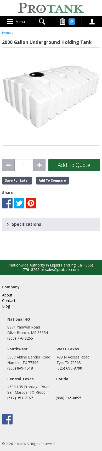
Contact (8, 300)
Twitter (19, 203)
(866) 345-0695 (68, 397)
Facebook (7, 203)
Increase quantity (39, 165)
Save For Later (17, 180)
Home (6, 32)
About (7, 295)
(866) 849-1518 (20, 368)
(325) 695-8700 (69, 368)
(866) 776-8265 (20, 338)
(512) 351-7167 (20, 397)
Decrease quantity (8, 165)
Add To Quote (74, 164)
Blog (6, 306)
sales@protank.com (62, 269)
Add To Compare (52, 180)
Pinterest (31, 203)
